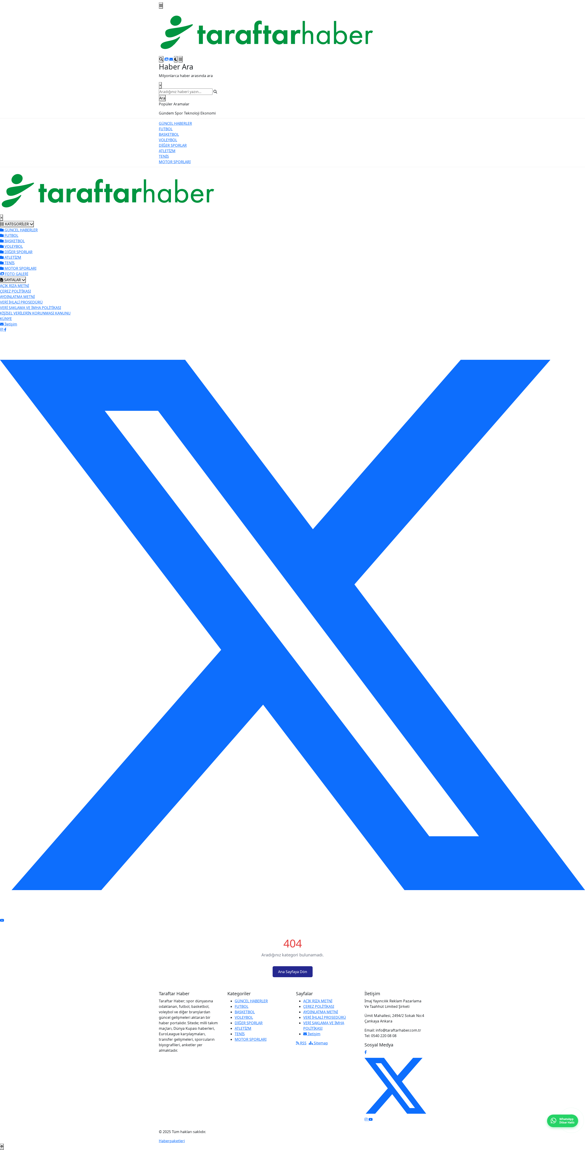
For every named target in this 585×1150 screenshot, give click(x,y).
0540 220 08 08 (383, 1035)
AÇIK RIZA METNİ (14, 285)
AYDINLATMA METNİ (17, 296)
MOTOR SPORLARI (175, 161)
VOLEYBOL (168, 139)
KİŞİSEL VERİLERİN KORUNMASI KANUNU (35, 313)
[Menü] (161, 5)
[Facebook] (5, 329)
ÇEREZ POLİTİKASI (15, 291)
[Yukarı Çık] (2, 1147)
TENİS (164, 156)
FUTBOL (166, 128)
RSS (302, 1043)
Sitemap (320, 1043)
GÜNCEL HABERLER (175, 123)
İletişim (313, 1033)
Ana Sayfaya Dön (292, 971)
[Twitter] (292, 624)
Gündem (166, 113)
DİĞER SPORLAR (173, 145)
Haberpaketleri (172, 1140)
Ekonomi (208, 113)
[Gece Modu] (176, 59)
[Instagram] (2, 329)
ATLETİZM (167, 150)
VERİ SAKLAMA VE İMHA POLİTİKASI (30, 307)
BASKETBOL (169, 134)
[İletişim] (171, 59)
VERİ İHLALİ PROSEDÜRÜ (21, 302)
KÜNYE (6, 318)
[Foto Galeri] (166, 59)
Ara (162, 98)
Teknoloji (191, 113)
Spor (179, 113)
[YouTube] (2, 920)
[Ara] (161, 59)
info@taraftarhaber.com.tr (398, 1030)
